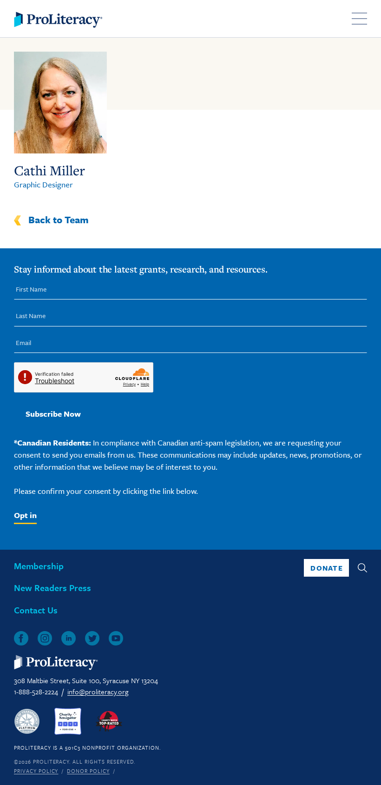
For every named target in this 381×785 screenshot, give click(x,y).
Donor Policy (88, 771)
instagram (45, 638)
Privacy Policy (36, 771)
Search (362, 567)
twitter (92, 638)
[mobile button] (359, 19)
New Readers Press (52, 587)
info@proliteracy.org (97, 691)
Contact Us (36, 610)
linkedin (68, 638)
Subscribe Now (53, 413)
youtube (116, 638)
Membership (39, 565)
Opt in (25, 515)
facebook (21, 638)
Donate (326, 568)
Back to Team (58, 219)
